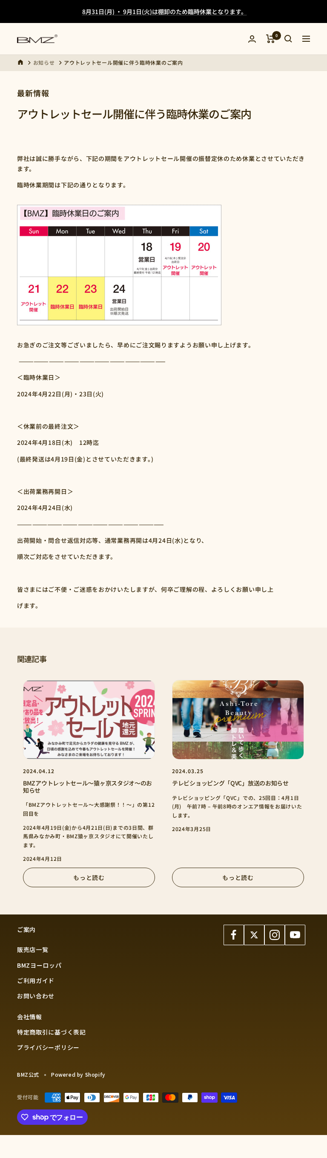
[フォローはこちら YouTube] (295, 935)
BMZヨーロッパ (39, 965)
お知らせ (44, 62)
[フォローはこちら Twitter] (254, 935)
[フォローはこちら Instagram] (274, 935)
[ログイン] (252, 39)
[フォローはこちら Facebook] (234, 935)
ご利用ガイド (35, 980)
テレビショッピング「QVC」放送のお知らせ (230, 783)
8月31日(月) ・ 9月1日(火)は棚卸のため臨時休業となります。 (164, 11)
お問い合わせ (35, 996)
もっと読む (89, 877)
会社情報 (29, 1016)
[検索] (288, 39)
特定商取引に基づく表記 (51, 1032)
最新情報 (33, 92)
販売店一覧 (33, 949)
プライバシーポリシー (48, 1047)
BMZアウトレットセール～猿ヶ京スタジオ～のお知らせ (87, 786)
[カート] (270, 38)
